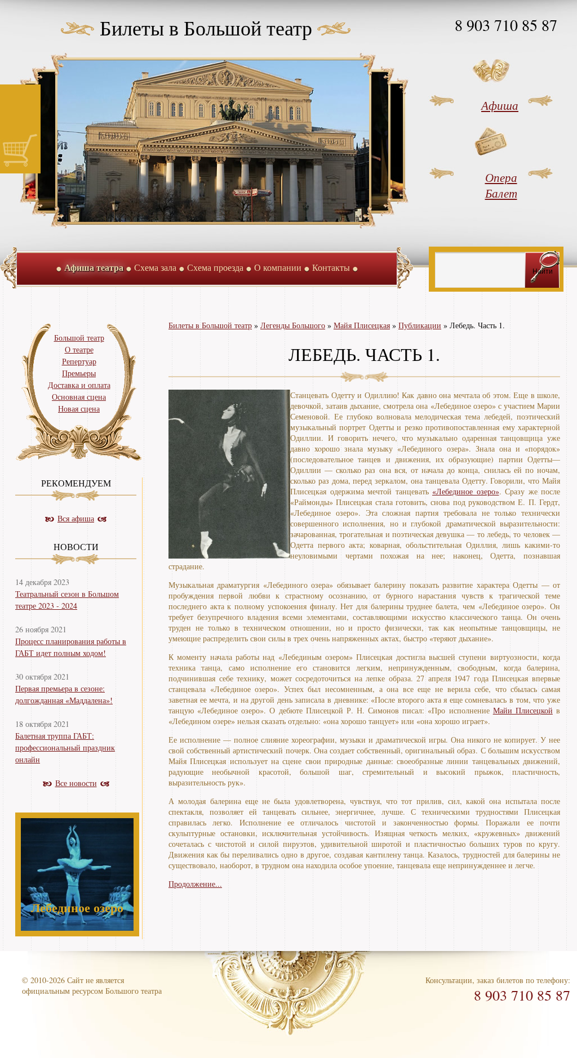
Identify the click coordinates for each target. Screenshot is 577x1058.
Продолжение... (195, 883)
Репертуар (79, 361)
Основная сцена (79, 396)
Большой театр (79, 337)
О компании (277, 267)
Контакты (331, 267)
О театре (79, 349)
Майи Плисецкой (523, 710)
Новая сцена (79, 408)
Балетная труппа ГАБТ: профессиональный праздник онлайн (65, 747)
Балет (501, 193)
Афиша (499, 105)
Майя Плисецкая (362, 325)
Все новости (76, 783)
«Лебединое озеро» (465, 491)
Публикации (419, 325)
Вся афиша (75, 518)
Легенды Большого (292, 325)
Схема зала (155, 267)
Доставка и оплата (79, 385)
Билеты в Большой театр (206, 27)
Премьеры (79, 373)
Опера (501, 177)
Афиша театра (93, 267)
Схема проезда (215, 267)
